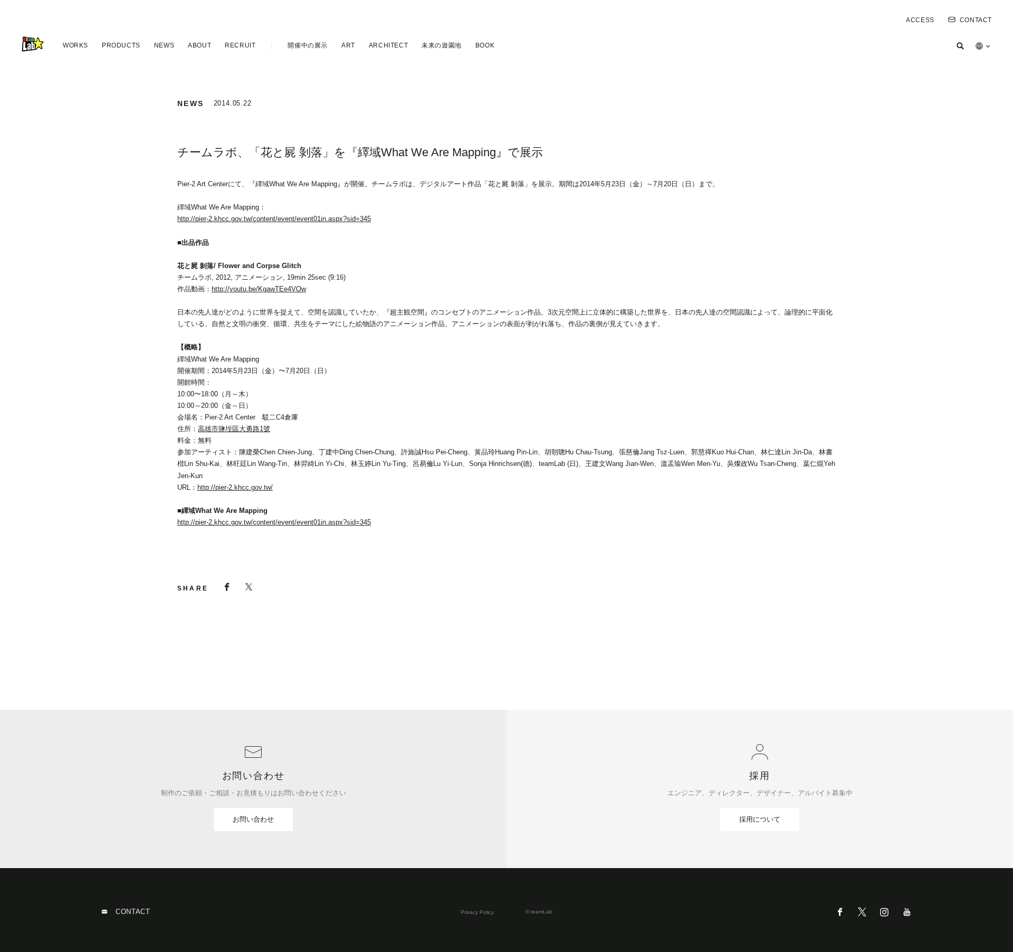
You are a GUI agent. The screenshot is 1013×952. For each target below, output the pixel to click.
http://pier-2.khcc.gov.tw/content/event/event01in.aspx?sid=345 (274, 219)
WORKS (75, 45)
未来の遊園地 (442, 45)
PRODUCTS (121, 45)
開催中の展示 (308, 45)
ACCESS (920, 20)
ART (348, 45)
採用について (759, 819)
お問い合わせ (253, 819)
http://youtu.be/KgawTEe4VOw (259, 289)
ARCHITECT (388, 45)
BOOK (484, 45)
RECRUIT (240, 45)
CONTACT (976, 20)
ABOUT (199, 45)
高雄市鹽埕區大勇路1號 (234, 429)
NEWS (164, 45)
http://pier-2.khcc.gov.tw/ (235, 487)
